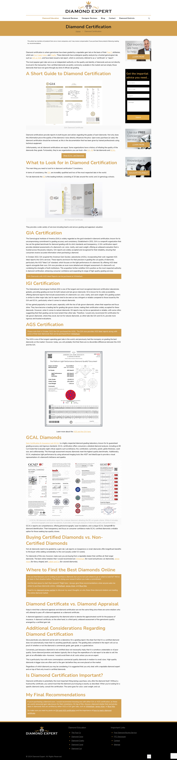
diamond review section (46, 590)
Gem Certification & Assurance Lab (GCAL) (42, 443)
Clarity (53, 55)
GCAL (112, 150)
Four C (109, 52)
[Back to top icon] (149, 756)
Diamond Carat (77, 744)
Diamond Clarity (77, 740)
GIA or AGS (36, 58)
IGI (92, 150)
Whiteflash (75, 334)
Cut (35, 55)
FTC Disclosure (120, 736)
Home (78, 31)
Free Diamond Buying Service (125, 733)
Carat (39, 55)
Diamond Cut (76, 748)
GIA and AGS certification (66, 710)
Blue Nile (83, 586)
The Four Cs (76, 733)
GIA (88, 150)
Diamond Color (77, 736)
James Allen (70, 586)
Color (44, 55)
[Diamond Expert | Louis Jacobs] (88, 7)
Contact (117, 740)
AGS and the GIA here (82, 431)
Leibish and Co (53, 561)
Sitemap (117, 744)
